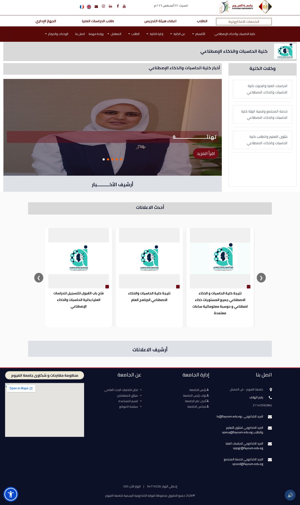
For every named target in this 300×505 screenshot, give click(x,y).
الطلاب (202, 21)
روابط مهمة (96, 34)
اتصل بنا (80, 34)
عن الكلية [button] (179, 34)
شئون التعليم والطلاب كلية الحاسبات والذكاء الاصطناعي (267, 139)
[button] (10, 494)
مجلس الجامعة (196, 406)
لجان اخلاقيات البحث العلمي (121, 390)
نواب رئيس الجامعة (194, 395)
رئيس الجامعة (197, 390)
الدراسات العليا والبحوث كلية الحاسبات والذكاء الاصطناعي (267, 88)
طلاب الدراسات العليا (98, 21)
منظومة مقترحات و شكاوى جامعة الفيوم (44, 375)
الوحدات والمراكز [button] (57, 34)
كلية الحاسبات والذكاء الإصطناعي (234, 34)
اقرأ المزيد (206, 153)
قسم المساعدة (128, 401)
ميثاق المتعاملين (127, 395)
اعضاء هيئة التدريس (160, 21)
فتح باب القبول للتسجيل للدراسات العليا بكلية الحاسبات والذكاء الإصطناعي (78, 300)
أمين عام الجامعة (195, 401)
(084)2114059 (262, 405)
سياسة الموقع (128, 406)
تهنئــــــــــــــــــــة (194, 137)
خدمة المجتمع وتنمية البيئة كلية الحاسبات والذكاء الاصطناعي (264, 114)
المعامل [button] (115, 34)
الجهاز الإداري (45, 21)
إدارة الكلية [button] (156, 34)
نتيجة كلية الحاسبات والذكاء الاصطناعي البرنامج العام (149, 296)
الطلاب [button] (135, 34)
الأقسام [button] (200, 34)
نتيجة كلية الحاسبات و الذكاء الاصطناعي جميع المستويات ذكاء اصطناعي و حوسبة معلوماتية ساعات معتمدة (220, 303)
